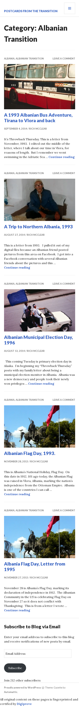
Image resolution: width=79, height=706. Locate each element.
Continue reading (62, 157)
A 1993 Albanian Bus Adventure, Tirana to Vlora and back (38, 117)
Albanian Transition (30, 58)
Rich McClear (38, 128)
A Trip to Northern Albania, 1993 (38, 226)
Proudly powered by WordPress (22, 687)
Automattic (10, 691)
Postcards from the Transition (31, 11)
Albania (9, 58)
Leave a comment (64, 58)
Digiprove (24, 704)
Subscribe (15, 668)
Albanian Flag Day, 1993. (29, 453)
